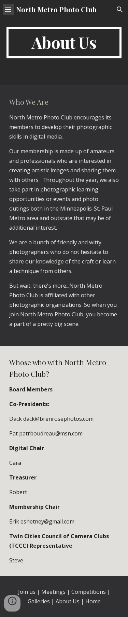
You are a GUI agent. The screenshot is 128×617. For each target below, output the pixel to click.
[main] (64, 42)
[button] (8, 9)
